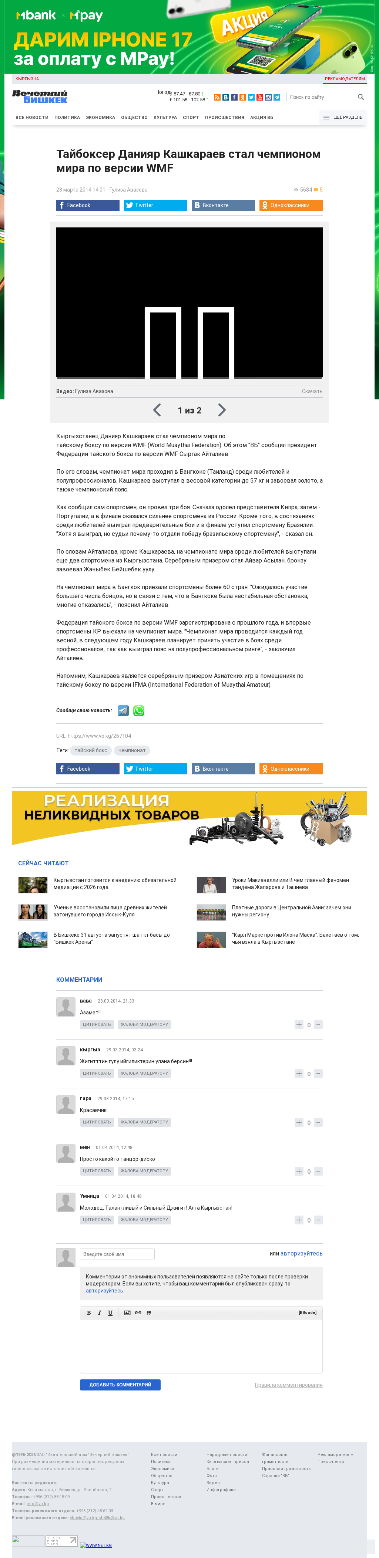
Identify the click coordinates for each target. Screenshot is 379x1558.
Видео (213, 1482)
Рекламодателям (345, 79)
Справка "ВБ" (275, 1475)
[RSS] (217, 97)
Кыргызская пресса (228, 1461)
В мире (158, 1503)
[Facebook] (234, 97)
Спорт (191, 117)
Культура (165, 117)
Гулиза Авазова (129, 190)
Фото (212, 1475)
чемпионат (132, 750)
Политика (67, 117)
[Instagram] (268, 97)
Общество (134, 117)
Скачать (312, 391)
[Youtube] (259, 97)
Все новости (32, 117)
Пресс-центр (331, 1461)
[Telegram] (277, 97)
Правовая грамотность (286, 1468)
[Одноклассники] (242, 97)
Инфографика (221, 1489)
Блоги (213, 1468)
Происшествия (224, 117)
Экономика (100, 117)
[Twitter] (251, 97)
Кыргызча (27, 79)
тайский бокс (90, 750)
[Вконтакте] (225, 97)
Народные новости (227, 1454)
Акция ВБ (261, 117)
